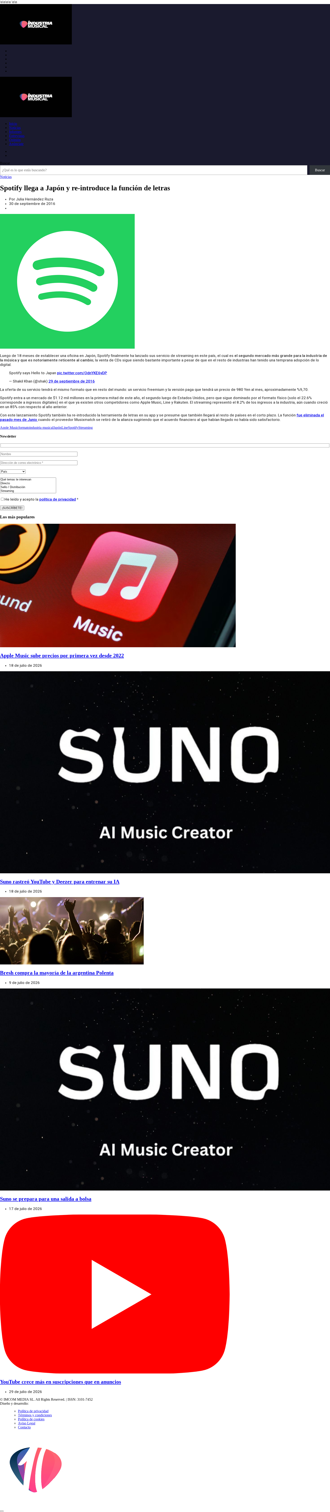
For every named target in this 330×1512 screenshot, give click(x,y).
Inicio (13, 123)
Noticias (15, 128)
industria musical (41, 427)
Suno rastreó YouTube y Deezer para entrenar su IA (59, 882)
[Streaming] (28, 491)
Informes (15, 132)
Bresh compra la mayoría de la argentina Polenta (57, 973)
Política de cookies (31, 1419)
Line (65, 427)
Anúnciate (16, 144)
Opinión (15, 140)
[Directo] (28, 483)
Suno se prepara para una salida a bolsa (45, 1199)
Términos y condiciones (35, 1415)
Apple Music (9, 427)
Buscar (5, 163)
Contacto (24, 1427)
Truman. (36, 1403)
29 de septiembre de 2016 (71, 381)
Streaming (85, 427)
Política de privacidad (33, 1411)
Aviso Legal (26, 1423)
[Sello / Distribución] (28, 487)
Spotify (73, 427)
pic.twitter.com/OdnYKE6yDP (82, 373)
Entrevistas (16, 136)
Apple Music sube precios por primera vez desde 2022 (62, 655)
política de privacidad (57, 499)
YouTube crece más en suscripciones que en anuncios (60, 1382)
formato (23, 427)
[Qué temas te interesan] (28, 480)
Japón (57, 427)
